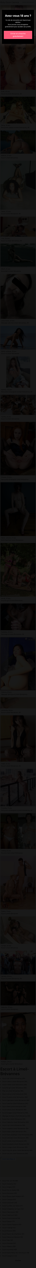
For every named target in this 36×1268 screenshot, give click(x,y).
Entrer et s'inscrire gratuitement (18, 35)
